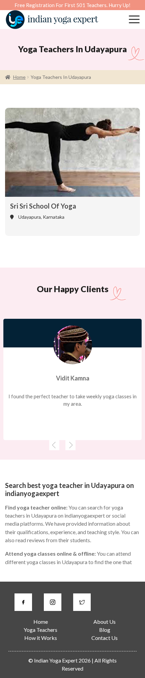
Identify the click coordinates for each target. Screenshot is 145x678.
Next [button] (69, 445)
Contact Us (104, 638)
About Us (104, 621)
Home (19, 77)
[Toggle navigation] (134, 20)
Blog (104, 629)
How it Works (40, 638)
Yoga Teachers (40, 629)
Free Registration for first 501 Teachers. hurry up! (72, 5)
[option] (72, 379)
